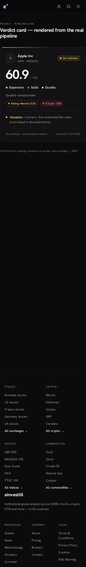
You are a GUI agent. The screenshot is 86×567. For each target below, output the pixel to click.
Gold (49, 452)
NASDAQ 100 (14, 459)
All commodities (59, 487)
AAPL (21, 61)
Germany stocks (16, 416)
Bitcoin (50, 395)
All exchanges (16, 431)
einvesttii (14, 495)
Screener (11, 562)
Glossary (11, 554)
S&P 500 (11, 452)
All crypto (55, 431)
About (36, 533)
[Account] (59, 6)
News (8, 540)
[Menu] (78, 6)
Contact (37, 554)
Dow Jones (12, 466)
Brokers (37, 547)
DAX (8, 473)
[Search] (68, 6)
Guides (9, 533)
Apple (22, 55)
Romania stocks (15, 395)
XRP (48, 416)
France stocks (14, 409)
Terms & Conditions (65, 535)
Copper (51, 480)
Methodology (14, 547)
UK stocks (12, 424)
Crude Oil (52, 466)
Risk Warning (67, 559)
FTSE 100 (11, 480)
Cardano (52, 424)
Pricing (36, 540)
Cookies (64, 552)
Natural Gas (54, 473)
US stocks (11, 402)
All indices (14, 487)
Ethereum (52, 402)
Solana (50, 409)
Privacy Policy (68, 545)
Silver (50, 459)
